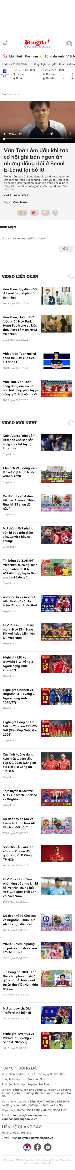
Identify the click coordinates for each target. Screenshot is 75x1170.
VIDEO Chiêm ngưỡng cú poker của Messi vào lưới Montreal (20, 948)
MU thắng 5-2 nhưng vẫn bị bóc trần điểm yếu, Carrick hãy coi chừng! (18, 534)
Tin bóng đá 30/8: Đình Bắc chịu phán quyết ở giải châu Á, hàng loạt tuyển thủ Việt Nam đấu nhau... (20, 980)
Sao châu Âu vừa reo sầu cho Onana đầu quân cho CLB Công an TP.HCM (19, 853)
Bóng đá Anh (54, 56)
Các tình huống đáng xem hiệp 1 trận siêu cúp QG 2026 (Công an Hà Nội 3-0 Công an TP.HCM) (19, 762)
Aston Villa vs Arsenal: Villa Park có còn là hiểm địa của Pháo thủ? (20, 601)
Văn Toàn (20, 202)
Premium (32, 56)
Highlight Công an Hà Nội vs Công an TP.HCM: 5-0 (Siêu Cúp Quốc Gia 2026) (20, 728)
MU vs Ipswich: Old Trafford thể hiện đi (17, 1010)
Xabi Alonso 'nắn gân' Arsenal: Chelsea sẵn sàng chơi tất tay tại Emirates (19, 442)
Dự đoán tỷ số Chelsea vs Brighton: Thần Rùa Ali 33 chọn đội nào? (19, 920)
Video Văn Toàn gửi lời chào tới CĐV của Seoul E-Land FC (20, 358)
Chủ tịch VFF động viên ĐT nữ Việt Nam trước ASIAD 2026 (20, 472)
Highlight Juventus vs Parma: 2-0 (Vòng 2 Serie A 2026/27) (18, 1038)
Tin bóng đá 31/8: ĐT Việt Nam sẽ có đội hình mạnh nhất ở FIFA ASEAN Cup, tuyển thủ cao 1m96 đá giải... (20, 569)
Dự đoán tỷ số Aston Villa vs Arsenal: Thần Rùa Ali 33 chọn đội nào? (19, 502)
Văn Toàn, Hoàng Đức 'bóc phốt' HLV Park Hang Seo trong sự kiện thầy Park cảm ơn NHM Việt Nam (20, 325)
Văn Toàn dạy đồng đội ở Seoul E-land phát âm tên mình (20, 293)
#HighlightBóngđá (45, 64)
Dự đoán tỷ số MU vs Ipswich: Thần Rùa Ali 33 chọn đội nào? (19, 823)
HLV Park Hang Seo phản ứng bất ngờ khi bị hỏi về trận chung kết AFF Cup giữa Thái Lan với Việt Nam (20, 887)
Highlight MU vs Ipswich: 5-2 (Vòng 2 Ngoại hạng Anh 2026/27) (18, 663)
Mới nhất (15, 56)
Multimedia (9, 94)
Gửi (66, 248)
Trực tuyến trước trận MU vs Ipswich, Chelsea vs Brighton (20, 795)
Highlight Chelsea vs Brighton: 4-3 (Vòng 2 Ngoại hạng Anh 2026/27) (19, 696)
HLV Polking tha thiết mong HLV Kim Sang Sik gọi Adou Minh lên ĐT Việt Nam (19, 631)
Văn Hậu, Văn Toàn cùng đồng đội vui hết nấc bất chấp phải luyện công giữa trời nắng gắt (20, 388)
